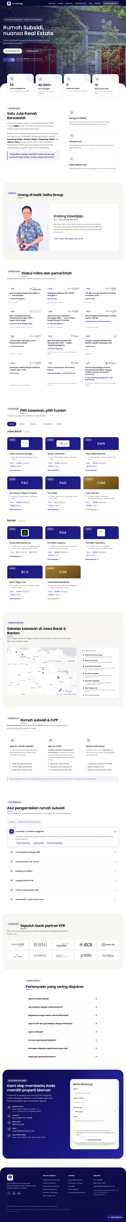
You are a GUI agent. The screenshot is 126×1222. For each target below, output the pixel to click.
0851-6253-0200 (18, 1124)
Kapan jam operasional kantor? (42, 1057)
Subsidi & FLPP (80, 3)
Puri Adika (71, 1186)
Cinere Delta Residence (76, 1192)
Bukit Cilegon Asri (49, 1196)
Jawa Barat (47, 424)
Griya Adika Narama (75, 1180)
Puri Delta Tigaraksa (50, 1192)
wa (19, 1193)
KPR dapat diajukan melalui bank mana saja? (48, 1048)
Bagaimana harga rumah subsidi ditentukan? (48, 1015)
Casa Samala (73, 1189)
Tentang (51, 3)
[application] (42, 671)
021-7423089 (27, 1118)
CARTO (74, 694)
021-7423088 (17, 1118)
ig (14, 1193)
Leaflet (60, 694)
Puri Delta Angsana (50, 1189)
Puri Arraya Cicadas (75, 1183)
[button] (61, 689)
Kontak (97, 3)
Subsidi (22, 424)
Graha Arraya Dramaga (51, 1180)
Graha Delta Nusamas (51, 1186)
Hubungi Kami (111, 3)
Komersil (33, 424)
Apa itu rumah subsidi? (38, 999)
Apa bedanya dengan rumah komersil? (45, 1007)
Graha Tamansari (49, 1183)
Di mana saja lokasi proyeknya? (42, 1040)
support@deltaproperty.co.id (23, 1131)
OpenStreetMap (67, 694)
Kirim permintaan (94, 1140)
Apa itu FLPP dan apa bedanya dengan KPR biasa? (50, 1023)
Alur (90, 3)
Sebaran (69, 3)
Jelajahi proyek (33, 51)
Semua (11, 424)
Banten (59, 424)
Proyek (60, 3)
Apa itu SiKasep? (35, 1032)
